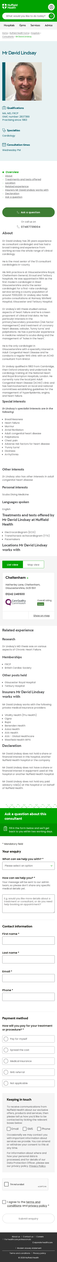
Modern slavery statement (29, 1248)
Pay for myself (18, 1039)
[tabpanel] (28, 596)
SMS (30, 1129)
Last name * (10, 953)
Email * (7, 971)
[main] (28, 631)
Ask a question (13, 197)
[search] (28, 16)
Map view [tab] (33, 564)
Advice (49, 25)
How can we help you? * (18, 878)
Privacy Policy (37, 1166)
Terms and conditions (20, 1253)
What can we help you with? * (22, 859)
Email (15, 1129)
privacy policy (37, 1206)
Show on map (41, 615)
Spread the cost (19, 1050)
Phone (46, 1129)
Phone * (7, 990)
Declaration (12, 193)
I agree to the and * (28, 1204)
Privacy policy (39, 1253)
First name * (10, 934)
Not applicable (19, 1083)
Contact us (28, 1236)
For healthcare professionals (18, 1239)
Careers (40, 1236)
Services (35, 25)
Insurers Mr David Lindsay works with (26, 190)
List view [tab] (12, 564)
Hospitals (9, 25)
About (8, 176)
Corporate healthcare (42, 1242)
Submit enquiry (28, 1218)
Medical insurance (21, 1061)
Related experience (17, 186)
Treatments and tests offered (23, 179)
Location (10, 183)
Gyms (22, 25)
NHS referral (17, 1072)
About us (16, 1236)
